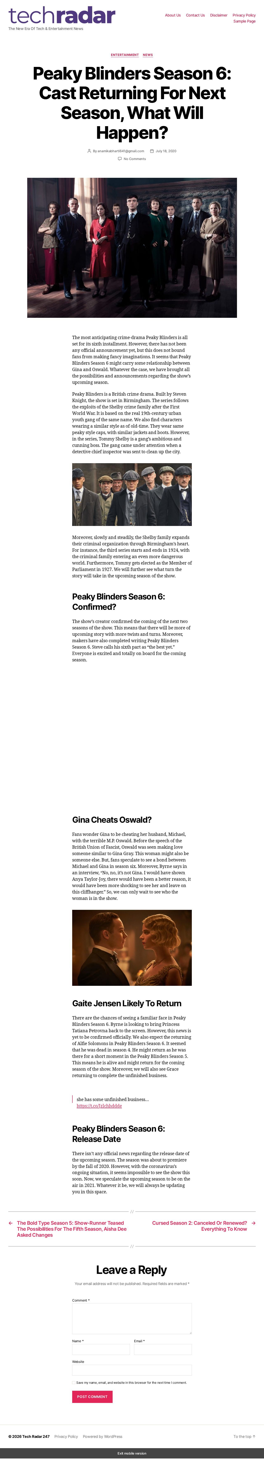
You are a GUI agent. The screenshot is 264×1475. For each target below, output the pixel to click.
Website (78, 1361)
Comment (81, 1300)
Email (139, 1341)
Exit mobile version (132, 1453)
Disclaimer (218, 15)
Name (78, 1341)
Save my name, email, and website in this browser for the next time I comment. (131, 1383)
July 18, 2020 (166, 151)
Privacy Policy (244, 15)
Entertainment (125, 55)
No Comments (135, 159)
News (148, 55)
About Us (173, 15)
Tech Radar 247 (36, 1436)
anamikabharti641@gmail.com (121, 151)
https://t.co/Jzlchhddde (99, 1106)
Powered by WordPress (103, 1436)
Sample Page (244, 21)
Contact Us (195, 15)
